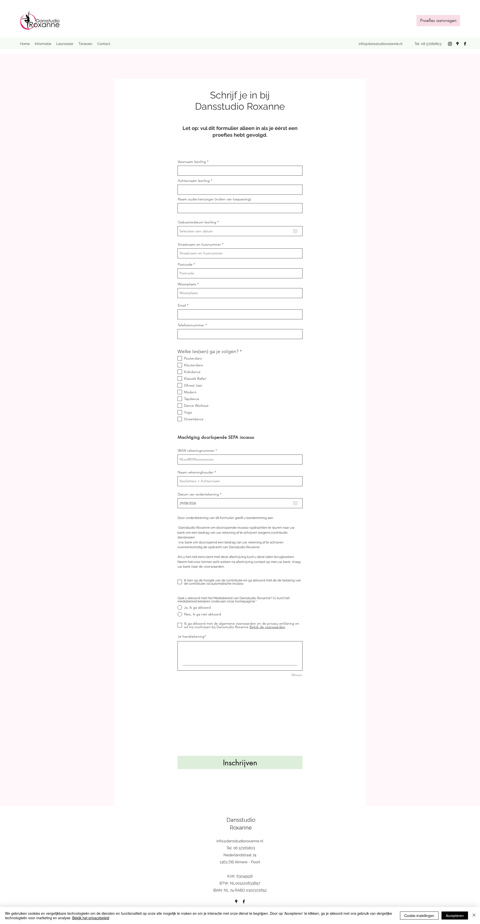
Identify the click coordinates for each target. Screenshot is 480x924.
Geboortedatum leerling (199, 222)
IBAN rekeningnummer (196, 450)
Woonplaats (187, 284)
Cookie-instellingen (419, 915)
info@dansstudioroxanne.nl (380, 44)
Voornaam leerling (192, 161)
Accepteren (455, 915)
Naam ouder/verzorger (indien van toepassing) (214, 199)
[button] (43, 43)
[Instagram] (450, 43)
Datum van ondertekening (201, 494)
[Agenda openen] (295, 231)
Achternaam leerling (194, 180)
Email (182, 305)
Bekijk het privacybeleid (90, 917)
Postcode (185, 264)
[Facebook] (465, 43)
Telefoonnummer (191, 325)
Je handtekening (191, 636)
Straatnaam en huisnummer (199, 244)
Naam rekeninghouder (196, 472)
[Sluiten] (474, 915)
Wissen (297, 675)
